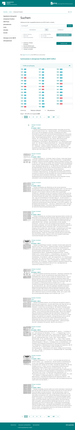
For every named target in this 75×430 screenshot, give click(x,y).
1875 (40, 83)
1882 (40, 103)
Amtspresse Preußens (9, 19)
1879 (40, 95)
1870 (40, 69)
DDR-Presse (6, 21)
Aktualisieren (51, 110)
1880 (40, 98)
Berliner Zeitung (27, 34)
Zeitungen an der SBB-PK (9, 38)
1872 (40, 75)
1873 (40, 77)
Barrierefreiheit (36, 425)
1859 (22, 77)
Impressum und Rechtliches (24, 425)
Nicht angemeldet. (70, 425)
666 (49, 117)
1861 (22, 83)
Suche (10, 12)
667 (54, 117)
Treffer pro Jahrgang (28, 66)
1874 (40, 80)
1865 (22, 95)
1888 (58, 80)
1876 (40, 86)
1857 (22, 72)
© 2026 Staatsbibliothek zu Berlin (25, 427)
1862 (22, 86)
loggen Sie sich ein (26, 54)
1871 (40, 72)
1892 (58, 92)
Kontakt (5, 32)
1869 (22, 106)
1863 (22, 89)
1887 (58, 77)
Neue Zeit (25, 36)
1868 (22, 103)
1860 (22, 80)
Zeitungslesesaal (7, 40)
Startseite (5, 12)
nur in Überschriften (46, 34)
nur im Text (43, 36)
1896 (58, 103)
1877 (40, 89)
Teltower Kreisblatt (28, 49)
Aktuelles (5, 30)
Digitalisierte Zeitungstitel (10, 16)
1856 (22, 69)
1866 (22, 98)
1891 (58, 89)
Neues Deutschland (28, 37)
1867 (22, 101)
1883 (40, 106)
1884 (58, 69)
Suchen (70, 26)
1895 (58, 101)
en (71, 12)
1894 (58, 98)
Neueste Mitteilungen (28, 46)
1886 (58, 75)
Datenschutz (13, 425)
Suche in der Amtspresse (63, 44)
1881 (40, 101)
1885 (58, 72)
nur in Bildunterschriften (47, 37)
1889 (58, 83)
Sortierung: (23, 110)
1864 (22, 92)
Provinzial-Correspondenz (29, 47)
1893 (58, 95)
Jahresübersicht (7, 24)
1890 (58, 86)
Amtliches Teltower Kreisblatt (28, 43)
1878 (40, 92)
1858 (22, 75)
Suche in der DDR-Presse (64, 35)
